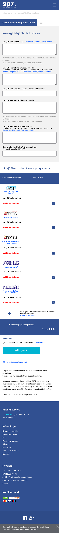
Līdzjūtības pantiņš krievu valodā (18, 100)
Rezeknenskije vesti (11, 130)
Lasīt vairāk (34, 529)
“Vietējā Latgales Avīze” (10, 192)
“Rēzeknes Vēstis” (11, 217)
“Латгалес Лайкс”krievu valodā (10, 291)
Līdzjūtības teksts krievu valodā (27, 128)
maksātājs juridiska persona (22, 325)
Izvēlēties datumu (10, 203)
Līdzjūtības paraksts (23, 89)
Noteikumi (7, 339)
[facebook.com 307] (25, 518)
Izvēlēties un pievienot (28, 316)
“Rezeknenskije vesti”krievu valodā (11, 242)
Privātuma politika (10, 441)
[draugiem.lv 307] (31, 518)
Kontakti (5, 454)
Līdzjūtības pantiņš (11, 42)
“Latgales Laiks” (11, 267)
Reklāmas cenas (9, 434)
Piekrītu (58, 526)
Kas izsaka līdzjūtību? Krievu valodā (19, 148)
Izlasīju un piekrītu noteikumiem (20, 342)
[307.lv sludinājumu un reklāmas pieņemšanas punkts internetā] (10, 5)
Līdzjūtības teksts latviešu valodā (27, 70)
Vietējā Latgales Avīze (12, 72)
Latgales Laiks (44, 72)
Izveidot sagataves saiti (17, 362)
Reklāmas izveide (10, 431)
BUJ (4, 437)
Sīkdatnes (6, 444)
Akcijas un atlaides (10, 451)
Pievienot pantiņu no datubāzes (38, 42)
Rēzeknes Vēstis (30, 72)
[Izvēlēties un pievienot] (9, 313)
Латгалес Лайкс (28, 130)
